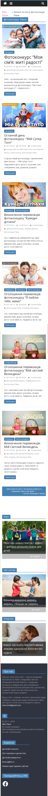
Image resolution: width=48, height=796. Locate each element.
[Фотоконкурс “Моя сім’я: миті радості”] (24, 25)
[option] (25, 537)
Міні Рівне (6, 724)
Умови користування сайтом (15, 766)
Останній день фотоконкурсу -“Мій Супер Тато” (22, 138)
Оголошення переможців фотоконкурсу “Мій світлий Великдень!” (23, 370)
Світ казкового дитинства (14, 753)
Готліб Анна (24, 225)
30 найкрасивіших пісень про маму (22, 548)
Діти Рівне (10, 454)
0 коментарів (35, 66)
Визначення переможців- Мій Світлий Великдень (22, 445)
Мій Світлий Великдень (15, 381)
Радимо (12, 457)
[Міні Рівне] (5, 3)
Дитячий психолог (10, 749)
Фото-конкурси (22, 210)
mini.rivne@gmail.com (11, 705)
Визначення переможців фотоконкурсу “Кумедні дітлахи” (22, 218)
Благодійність (8, 762)
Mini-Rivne (23, 66)
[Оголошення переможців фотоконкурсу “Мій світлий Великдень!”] (24, 336)
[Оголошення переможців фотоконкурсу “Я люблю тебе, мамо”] (24, 263)
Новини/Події (10, 363)
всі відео (36, 556)
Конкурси (9, 52)
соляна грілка (15, 153)
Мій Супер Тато (26, 149)
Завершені (9, 290)
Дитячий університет (11, 757)
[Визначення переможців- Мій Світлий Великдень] (24, 412)
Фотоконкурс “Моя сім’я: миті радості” (23, 59)
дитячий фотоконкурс (15, 70)
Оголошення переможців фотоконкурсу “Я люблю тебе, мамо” (22, 297)
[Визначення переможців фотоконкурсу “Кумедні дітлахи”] (24, 183)
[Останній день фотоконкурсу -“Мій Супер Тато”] (24, 104)
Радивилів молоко (33, 381)
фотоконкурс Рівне (11, 73)
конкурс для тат (12, 149)
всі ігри (37, 609)
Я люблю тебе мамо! (30, 308)
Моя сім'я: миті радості (34, 70)
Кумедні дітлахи (31, 229)
